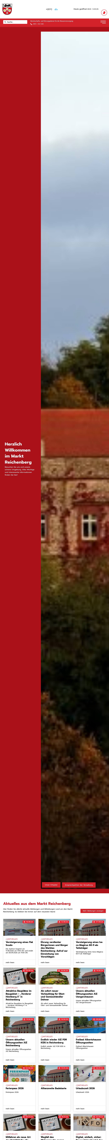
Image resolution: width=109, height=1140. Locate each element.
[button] (94, 23)
